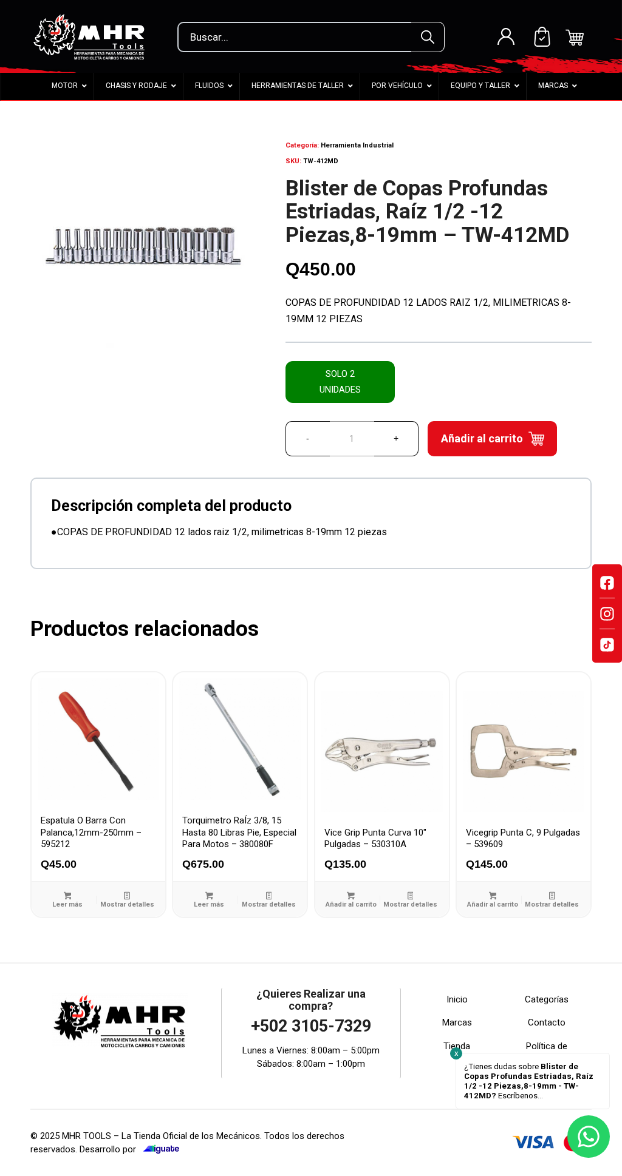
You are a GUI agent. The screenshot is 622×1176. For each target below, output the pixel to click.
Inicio (457, 999)
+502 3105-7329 (311, 1026)
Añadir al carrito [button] (351, 904)
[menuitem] (506, 36)
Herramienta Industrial (357, 145)
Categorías (547, 999)
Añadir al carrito (482, 438)
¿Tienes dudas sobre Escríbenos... (528, 1081)
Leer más (67, 904)
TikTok (607, 644)
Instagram (607, 613)
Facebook (607, 582)
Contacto (547, 1022)
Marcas (457, 1022)
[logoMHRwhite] (92, 36)
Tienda (456, 1046)
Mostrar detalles (127, 904)
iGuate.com (161, 1149)
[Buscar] (428, 37)
